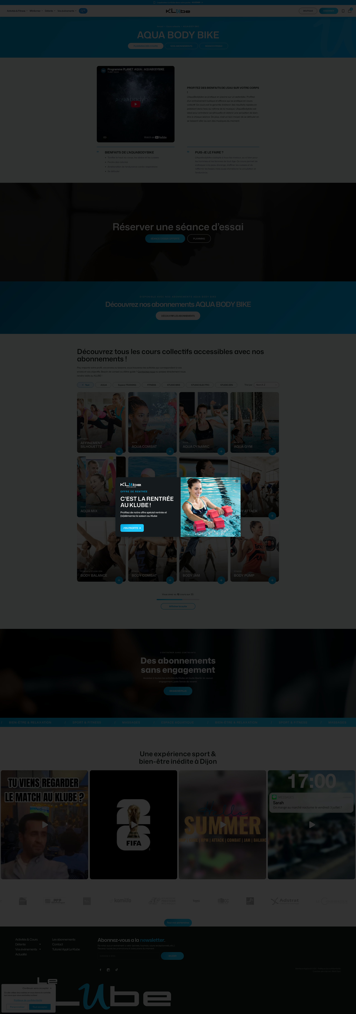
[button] (237, 481)
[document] (178, 507)
